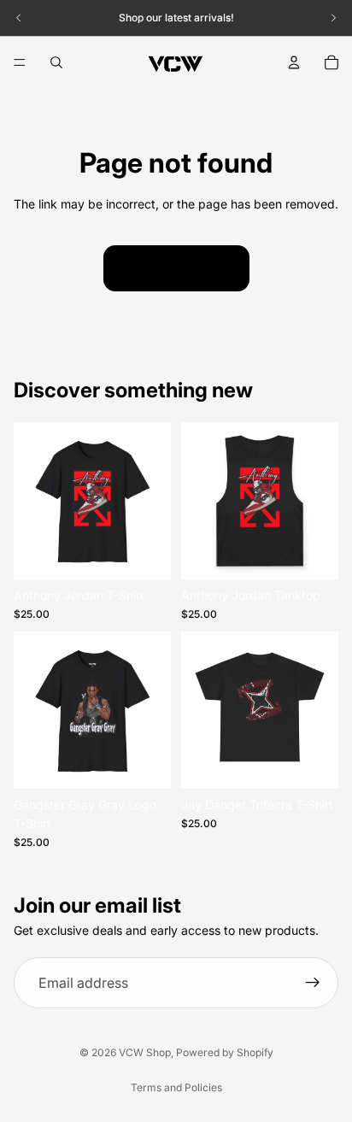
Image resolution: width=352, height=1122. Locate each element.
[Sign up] (313, 984)
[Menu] (19, 62)
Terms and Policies (176, 1087)
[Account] (294, 62)
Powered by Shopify (224, 1052)
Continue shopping (176, 268)
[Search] (56, 62)
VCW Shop (145, 1052)
